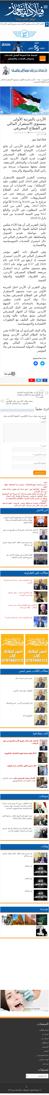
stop (38, 80)
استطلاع (45, 1043)
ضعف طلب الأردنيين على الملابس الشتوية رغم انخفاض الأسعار (19, 401)
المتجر (46, 1051)
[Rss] (27, 1086)
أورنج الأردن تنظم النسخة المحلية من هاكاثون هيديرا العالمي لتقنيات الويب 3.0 (30, 394)
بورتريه (44, 908)
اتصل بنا (45, 1034)
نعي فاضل (28, 878)
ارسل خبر (44, 1038)
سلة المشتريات (42, 1055)
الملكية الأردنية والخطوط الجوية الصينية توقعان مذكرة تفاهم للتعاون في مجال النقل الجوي (18, 519)
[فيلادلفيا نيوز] (24, 10)
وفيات (44, 846)
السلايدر (16, 132)
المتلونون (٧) (28, 716)
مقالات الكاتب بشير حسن (33, 670)
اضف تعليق (40, 134)
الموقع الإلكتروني (39, 463)
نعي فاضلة (28, 866)
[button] (24, 100)
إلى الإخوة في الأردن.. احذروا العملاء (19, 703)
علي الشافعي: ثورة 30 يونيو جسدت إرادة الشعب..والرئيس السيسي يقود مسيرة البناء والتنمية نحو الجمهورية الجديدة (17, 805)
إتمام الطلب (43, 1030)
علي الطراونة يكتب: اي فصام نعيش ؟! (18, 617)
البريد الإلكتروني (39, 454)
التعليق (43, 422)
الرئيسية (45, 80)
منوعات (43, 795)
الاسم (43, 446)
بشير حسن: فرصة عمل (24, 678)
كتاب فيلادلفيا (40, 733)
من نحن (45, 1064)
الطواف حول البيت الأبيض (22, 691)
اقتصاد (21, 132)
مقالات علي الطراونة (36, 572)
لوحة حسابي (43, 1059)
